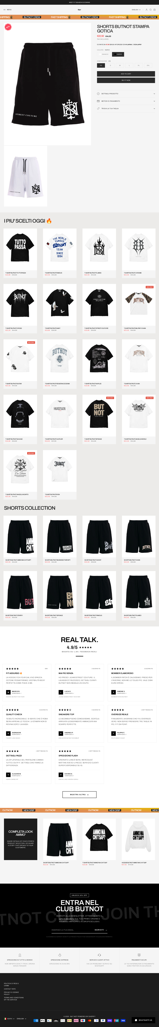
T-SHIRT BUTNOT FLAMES (92, 273)
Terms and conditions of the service (14, 999)
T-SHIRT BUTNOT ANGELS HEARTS (16, 494)
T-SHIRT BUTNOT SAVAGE (13, 439)
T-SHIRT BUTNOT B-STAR (13, 383)
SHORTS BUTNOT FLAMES (132, 615)
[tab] (28, 220)
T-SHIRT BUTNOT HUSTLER (54, 439)
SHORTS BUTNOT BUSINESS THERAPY (57, 560)
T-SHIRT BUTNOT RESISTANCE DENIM (57, 383)
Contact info (10, 989)
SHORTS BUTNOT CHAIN (132, 560)
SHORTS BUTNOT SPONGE (54, 615)
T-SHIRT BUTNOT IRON (52, 494)
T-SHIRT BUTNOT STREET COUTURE (96, 328)
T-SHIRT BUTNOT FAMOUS (53, 273)
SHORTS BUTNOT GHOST (92, 560)
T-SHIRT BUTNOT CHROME (132, 273)
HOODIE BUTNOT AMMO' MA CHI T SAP (134, 862)
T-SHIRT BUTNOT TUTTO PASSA (15, 273)
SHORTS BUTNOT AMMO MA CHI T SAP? (18, 560)
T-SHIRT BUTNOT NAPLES (92, 383)
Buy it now (126, 80)
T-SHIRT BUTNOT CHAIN (132, 383)
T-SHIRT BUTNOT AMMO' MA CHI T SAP (94, 862)
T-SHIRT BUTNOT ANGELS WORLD (135, 439)
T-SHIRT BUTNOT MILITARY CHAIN (135, 328)
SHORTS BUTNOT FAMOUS (93, 615)
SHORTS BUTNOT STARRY (14, 615)
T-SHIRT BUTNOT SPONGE (93, 439)
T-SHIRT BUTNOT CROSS (13, 328)
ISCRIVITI (101, 930)
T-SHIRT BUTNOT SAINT (52, 328)
